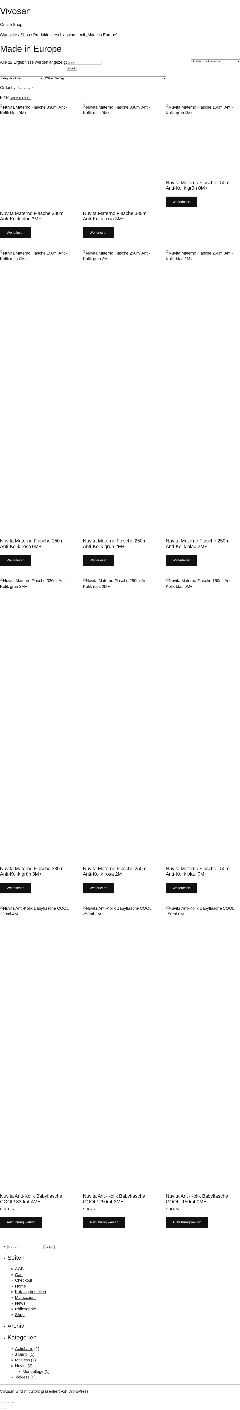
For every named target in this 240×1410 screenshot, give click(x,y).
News (20, 1303)
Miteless (22, 1360)
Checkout (23, 1280)
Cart (19, 1274)
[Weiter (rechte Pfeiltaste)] (5, 1408)
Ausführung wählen (21, 1222)
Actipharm (24, 1348)
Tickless (22, 1377)
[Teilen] (9, 1402)
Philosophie (25, 1309)
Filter (4, 97)
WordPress (78, 1391)
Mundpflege (33, 1371)
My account (25, 1297)
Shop (25, 34)
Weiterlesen (15, 232)
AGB (19, 1269)
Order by (8, 87)
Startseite (8, 34)
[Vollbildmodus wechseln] (5, 1402)
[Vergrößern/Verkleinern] (1, 1402)
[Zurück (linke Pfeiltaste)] (1, 1408)
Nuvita (20, 1365)
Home (20, 1286)
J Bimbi (21, 1354)
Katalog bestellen (30, 1291)
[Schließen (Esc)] (13, 1402)
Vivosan (15, 11)
